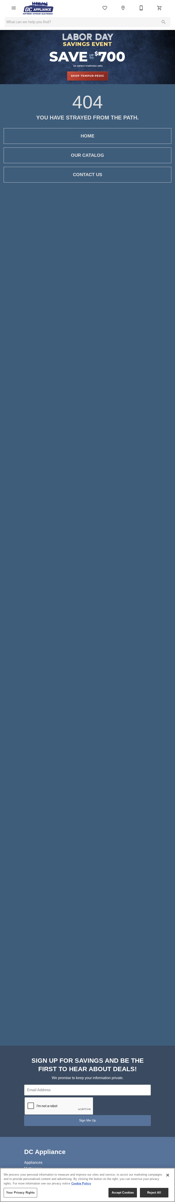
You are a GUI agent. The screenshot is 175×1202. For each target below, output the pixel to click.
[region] (87, 1185)
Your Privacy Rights (20, 1192)
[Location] (123, 8)
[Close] (168, 1175)
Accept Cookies (123, 1192)
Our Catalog (87, 155)
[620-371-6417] (141, 8)
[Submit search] (164, 22)
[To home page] (38, 8)
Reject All (154, 1192)
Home (87, 135)
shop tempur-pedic (87, 75)
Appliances (33, 1162)
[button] (13, 8)
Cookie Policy (81, 1183)
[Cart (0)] (159, 8)
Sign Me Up (87, 1120)
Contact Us (87, 174)
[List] (104, 8)
